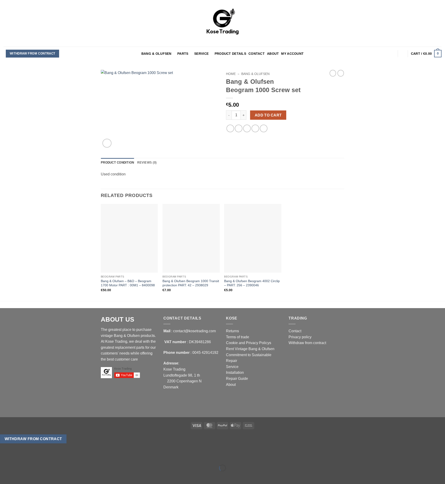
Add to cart (268, 115)
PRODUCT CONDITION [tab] (117, 162)
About (273, 53)
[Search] (403, 53)
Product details (230, 53)
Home (231, 74)
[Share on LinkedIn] (263, 128)
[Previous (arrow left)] (4, 476)
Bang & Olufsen (156, 53)
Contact (256, 53)
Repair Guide (237, 379)
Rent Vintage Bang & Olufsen (250, 349)
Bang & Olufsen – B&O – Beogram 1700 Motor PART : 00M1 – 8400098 (128, 283)
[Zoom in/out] (4, 456)
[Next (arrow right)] (18, 476)
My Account (292, 53)
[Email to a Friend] (247, 128)
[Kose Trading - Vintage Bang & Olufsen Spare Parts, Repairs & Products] (222, 23)
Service (201, 53)
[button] (392, 53)
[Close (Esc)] (45, 456)
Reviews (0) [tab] (146, 162)
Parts (182, 53)
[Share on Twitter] (238, 128)
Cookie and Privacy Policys (248, 343)
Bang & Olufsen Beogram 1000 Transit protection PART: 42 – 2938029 (190, 283)
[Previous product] (340, 73)
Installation (235, 372)
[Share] (31, 456)
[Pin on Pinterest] (255, 128)
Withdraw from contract (32, 53)
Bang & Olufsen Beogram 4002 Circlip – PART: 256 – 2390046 (252, 283)
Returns (232, 331)
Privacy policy (300, 337)
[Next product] (333, 73)
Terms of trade (237, 337)
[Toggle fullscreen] (18, 456)
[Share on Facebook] (230, 128)
